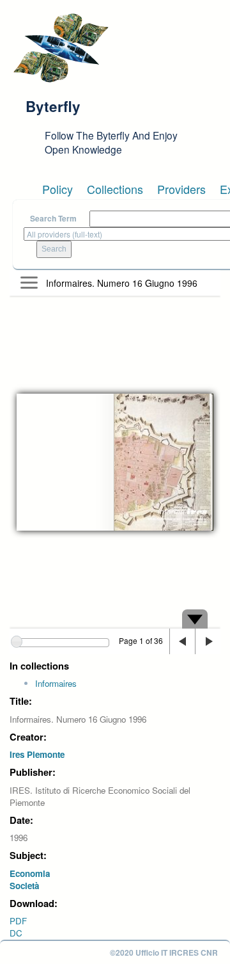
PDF (18, 921)
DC (16, 933)
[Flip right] (207, 641)
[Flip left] (182, 641)
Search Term (53, 218)
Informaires (56, 683)
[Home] (61, 48)
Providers (181, 189)
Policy (57, 189)
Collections (115, 189)
